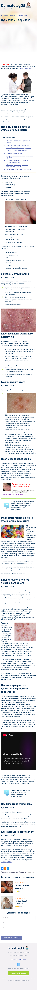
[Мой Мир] (8, 868)
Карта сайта (22, 959)
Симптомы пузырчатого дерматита (17, 145)
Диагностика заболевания (14, 153)
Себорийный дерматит (21, 902)
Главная (5, 15)
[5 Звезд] (33, 872)
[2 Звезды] (29, 872)
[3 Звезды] (30, 872)
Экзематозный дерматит (22, 886)
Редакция (14, 959)
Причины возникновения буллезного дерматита (18, 141)
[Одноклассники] (5, 868)
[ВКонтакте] (2, 868)
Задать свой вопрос (19, 973)
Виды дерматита (20, 882)
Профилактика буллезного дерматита (18, 169)
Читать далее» (6, 862)
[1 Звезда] (28, 872)
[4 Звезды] (32, 872)
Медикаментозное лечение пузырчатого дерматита (19, 157)
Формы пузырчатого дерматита (16, 150)
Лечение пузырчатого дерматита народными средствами (17, 165)
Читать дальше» (25, 68)
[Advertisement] (18, 44)
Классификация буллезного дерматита (18, 148)
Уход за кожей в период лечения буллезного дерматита (17, 161)
